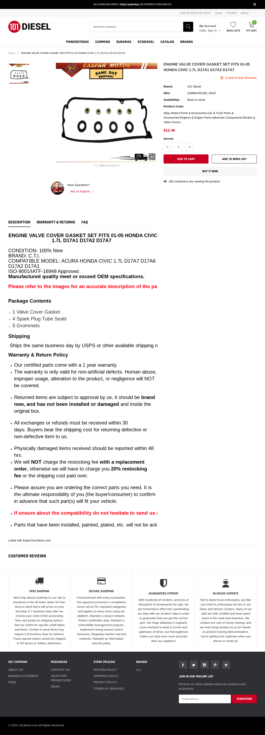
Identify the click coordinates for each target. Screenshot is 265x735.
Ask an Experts (80, 191)
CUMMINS (102, 41)
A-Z (138, 669)
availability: (172, 99)
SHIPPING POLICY (106, 676)
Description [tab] (19, 222)
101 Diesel (194, 86)
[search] (188, 27)
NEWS (55, 686)
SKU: (167, 93)
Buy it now (210, 171)
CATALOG (167, 41)
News (218, 12)
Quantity (168, 138)
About (244, 12)
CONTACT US (60, 669)
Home (11, 53)
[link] (19, 74)
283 (171, 181)
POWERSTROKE (77, 41)
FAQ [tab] (84, 222)
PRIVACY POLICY (105, 682)
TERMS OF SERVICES (109, 688)
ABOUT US (15, 669)
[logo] (29, 27)
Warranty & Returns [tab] (56, 222)
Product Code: (174, 106)
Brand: (168, 86)
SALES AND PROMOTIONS (61, 678)
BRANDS (186, 41)
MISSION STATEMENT (23, 676)
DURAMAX (123, 41)
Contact (231, 12)
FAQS (12, 682)
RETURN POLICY (105, 669)
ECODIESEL (146, 41)
